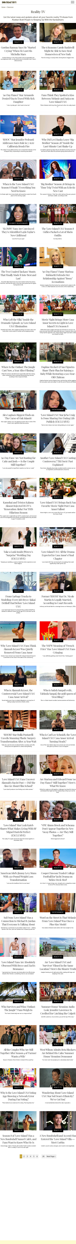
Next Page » (51, 1156)
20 (43, 1156)
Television (10, 7)
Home (3, 7)
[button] (72, 2)
